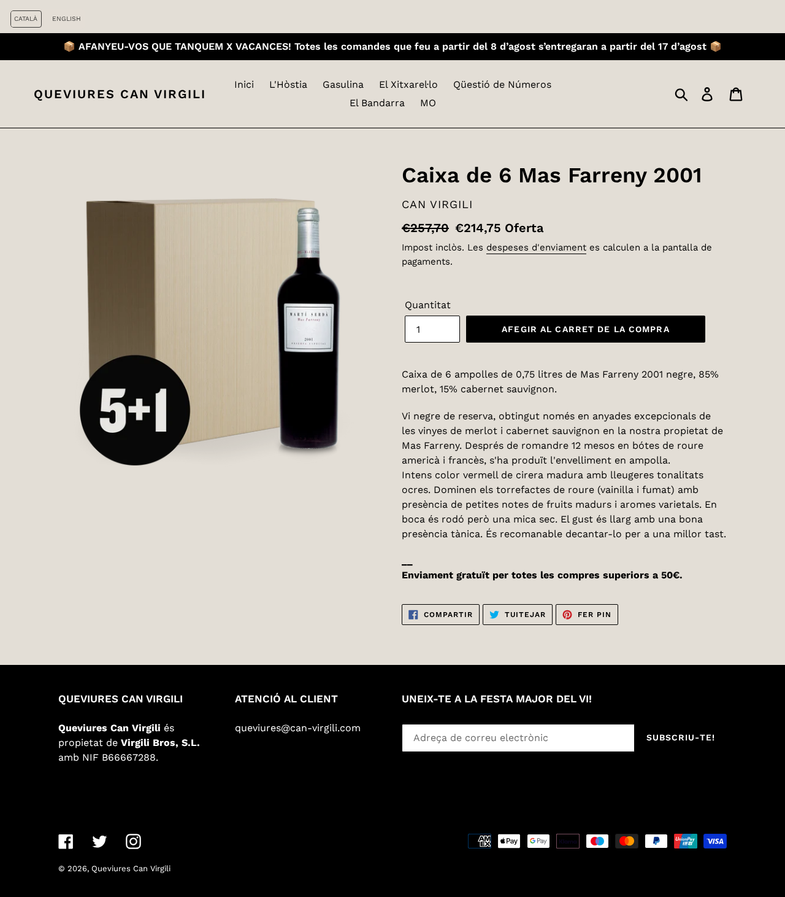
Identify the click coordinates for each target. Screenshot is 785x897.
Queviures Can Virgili (120, 94)
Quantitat (428, 305)
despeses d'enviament (536, 247)
